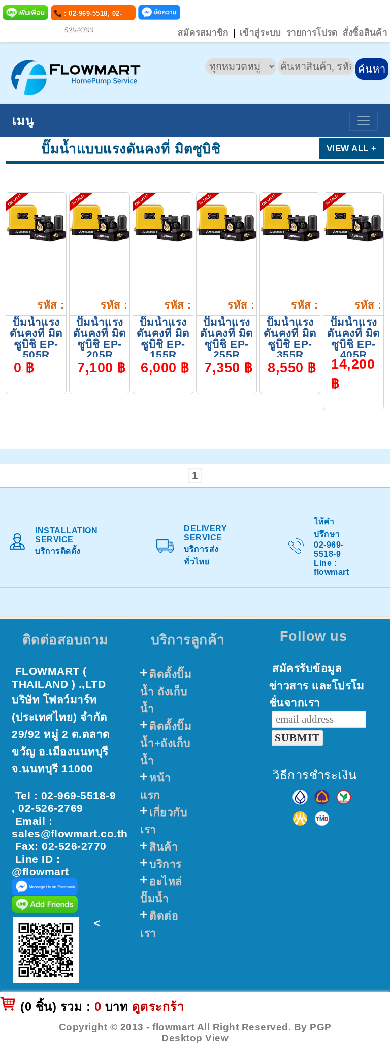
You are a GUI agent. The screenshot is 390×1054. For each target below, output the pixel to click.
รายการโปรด (312, 32)
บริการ (165, 864)
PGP (321, 1027)
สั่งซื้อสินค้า (365, 32)
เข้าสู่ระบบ (260, 32)
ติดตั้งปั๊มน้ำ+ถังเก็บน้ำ (165, 743)
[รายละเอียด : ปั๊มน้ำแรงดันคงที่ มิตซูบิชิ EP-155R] (163, 222)
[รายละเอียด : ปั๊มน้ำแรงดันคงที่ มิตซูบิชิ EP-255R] (226, 222)
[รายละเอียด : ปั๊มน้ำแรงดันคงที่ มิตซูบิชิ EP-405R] (353, 222)
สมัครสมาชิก (203, 32)
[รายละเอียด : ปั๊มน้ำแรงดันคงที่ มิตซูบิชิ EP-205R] (99, 222)
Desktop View (195, 1038)
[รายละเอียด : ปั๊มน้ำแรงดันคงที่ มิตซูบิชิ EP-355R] (290, 222)
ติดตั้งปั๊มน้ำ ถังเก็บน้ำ (165, 691)
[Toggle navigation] (363, 121)
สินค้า (163, 847)
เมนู (23, 120)
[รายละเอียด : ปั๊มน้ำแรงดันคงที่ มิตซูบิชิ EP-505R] (36, 222)
